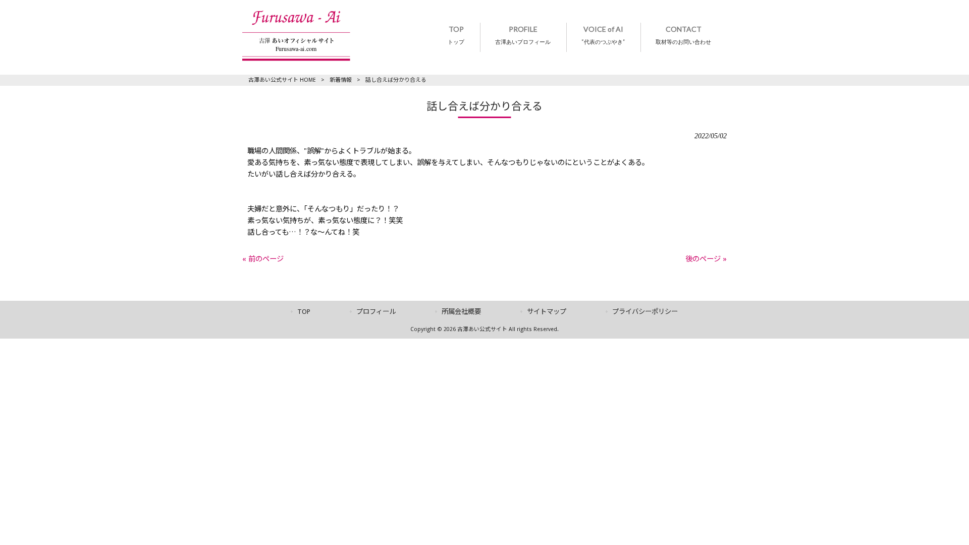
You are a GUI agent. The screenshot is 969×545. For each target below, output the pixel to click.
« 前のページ (263, 259)
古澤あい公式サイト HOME (282, 80)
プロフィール (376, 311)
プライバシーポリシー (645, 311)
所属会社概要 (461, 311)
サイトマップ (546, 311)
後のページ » (706, 259)
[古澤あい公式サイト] (296, 58)
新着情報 (341, 80)
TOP (303, 311)
